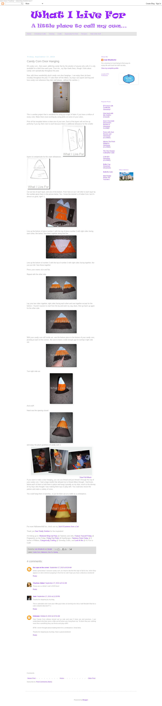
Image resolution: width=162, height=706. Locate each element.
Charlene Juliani (39, 583)
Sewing (51, 34)
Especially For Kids (71, 34)
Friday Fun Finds (53, 538)
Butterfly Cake (108, 172)
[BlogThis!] (58, 549)
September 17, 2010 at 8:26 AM (61, 567)
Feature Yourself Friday (83, 536)
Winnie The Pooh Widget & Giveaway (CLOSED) (109, 144)
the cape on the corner (41, 567)
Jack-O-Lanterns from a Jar (68, 526)
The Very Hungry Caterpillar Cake (109, 152)
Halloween (44, 552)
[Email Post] (70, 549)
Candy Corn (36, 552)
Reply (35, 576)
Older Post (91, 678)
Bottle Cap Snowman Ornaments (107, 166)
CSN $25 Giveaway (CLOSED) (106, 158)
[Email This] (56, 549)
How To (50, 552)
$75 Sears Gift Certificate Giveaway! (108, 107)
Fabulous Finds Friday (80, 538)
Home (29, 34)
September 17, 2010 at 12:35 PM (48, 596)
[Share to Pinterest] (65, 549)
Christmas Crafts (40, 34)
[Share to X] (61, 549)
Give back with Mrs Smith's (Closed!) (108, 115)
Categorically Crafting (48, 540)
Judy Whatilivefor (110, 60)
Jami (34, 596)
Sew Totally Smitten (42, 531)
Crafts (60, 34)
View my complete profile (109, 68)
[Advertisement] (75, 45)
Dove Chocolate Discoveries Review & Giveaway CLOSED (108, 124)
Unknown (36, 616)
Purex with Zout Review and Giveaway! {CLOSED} (108, 134)
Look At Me (79, 540)
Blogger (85, 700)
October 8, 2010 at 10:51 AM (50, 616)
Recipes (84, 34)
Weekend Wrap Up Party (48, 536)
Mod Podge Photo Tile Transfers (107, 177)
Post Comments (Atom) (44, 682)
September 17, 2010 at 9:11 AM (56, 583)
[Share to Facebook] (63, 549)
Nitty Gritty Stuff (95, 34)
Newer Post (31, 678)
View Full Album (85, 477)
